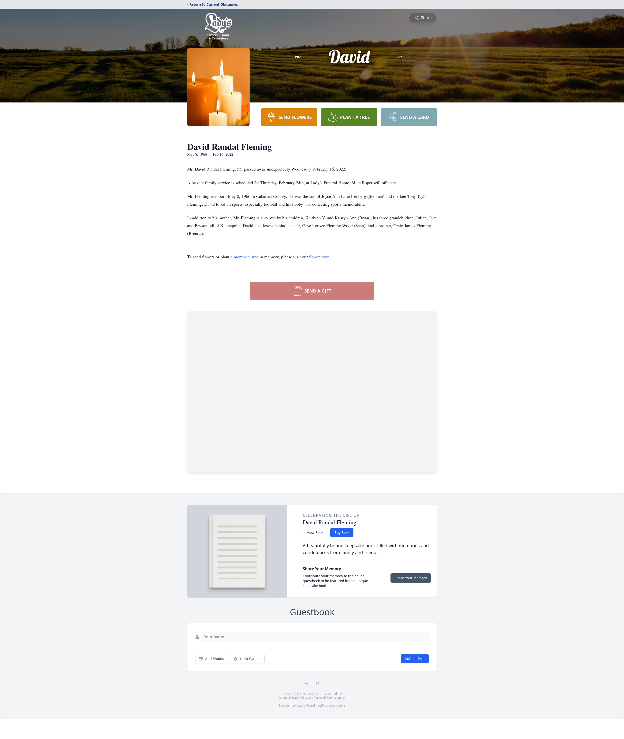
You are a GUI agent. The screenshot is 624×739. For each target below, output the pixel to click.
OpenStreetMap (317, 705)
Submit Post (415, 658)
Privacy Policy (298, 698)
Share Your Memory (411, 578)
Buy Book (341, 532)
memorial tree (246, 257)
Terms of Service (325, 698)
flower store (319, 257)
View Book (315, 532)
